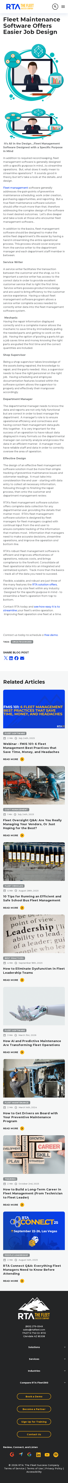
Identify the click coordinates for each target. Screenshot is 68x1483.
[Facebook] (16, 658)
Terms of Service (14, 1468)
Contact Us (34, 1434)
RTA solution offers (44, 584)
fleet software (15, 733)
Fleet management (15, 187)
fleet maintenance (17, 1102)
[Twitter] (6, 658)
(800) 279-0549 (34, 1326)
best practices (14, 958)
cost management (16, 809)
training (10, 1179)
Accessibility (34, 1471)
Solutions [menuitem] (34, 1347)
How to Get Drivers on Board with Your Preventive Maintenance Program (30, 1117)
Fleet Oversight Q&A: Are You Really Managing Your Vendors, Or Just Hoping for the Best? (32, 824)
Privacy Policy (53, 1468)
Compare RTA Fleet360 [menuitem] (34, 1383)
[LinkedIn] (11, 658)
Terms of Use (35, 1468)
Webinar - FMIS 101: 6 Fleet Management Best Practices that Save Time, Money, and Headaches (31, 748)
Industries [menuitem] (34, 1371)
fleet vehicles (14, 886)
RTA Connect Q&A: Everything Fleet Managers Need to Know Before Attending (32, 1269)
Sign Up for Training (33, 1421)
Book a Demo (34, 1396)
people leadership (16, 1255)
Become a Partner (34, 1409)
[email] (22, 658)
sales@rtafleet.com (34, 1329)
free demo (51, 635)
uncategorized (22, 642)
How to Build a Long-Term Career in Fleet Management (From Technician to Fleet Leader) (33, 1193)
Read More (10, 759)
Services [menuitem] (34, 1359)
